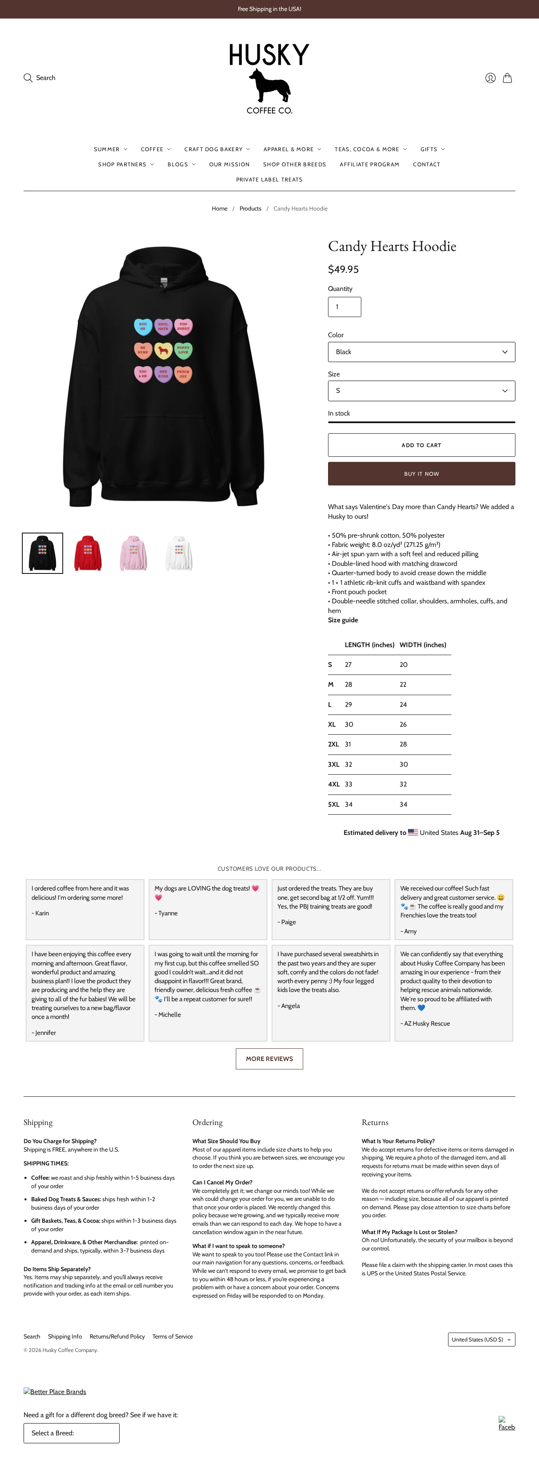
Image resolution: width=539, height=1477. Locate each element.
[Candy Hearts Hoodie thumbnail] (42, 553)
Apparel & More (289, 149)
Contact (426, 164)
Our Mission (229, 164)
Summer (107, 149)
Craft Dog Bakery (213, 149)
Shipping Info (65, 1336)
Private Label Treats (269, 179)
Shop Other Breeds (294, 164)
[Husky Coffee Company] (269, 78)
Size (334, 374)
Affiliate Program (370, 164)
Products (250, 208)
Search (32, 1336)
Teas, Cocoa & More (367, 149)
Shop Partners (122, 164)
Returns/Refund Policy (117, 1336)
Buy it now (422, 473)
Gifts (429, 149)
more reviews (269, 1059)
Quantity (340, 289)
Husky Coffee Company (70, 1349)
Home (219, 208)
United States (477, 1339)
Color (336, 335)
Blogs (178, 164)
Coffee (152, 149)
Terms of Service (172, 1336)
